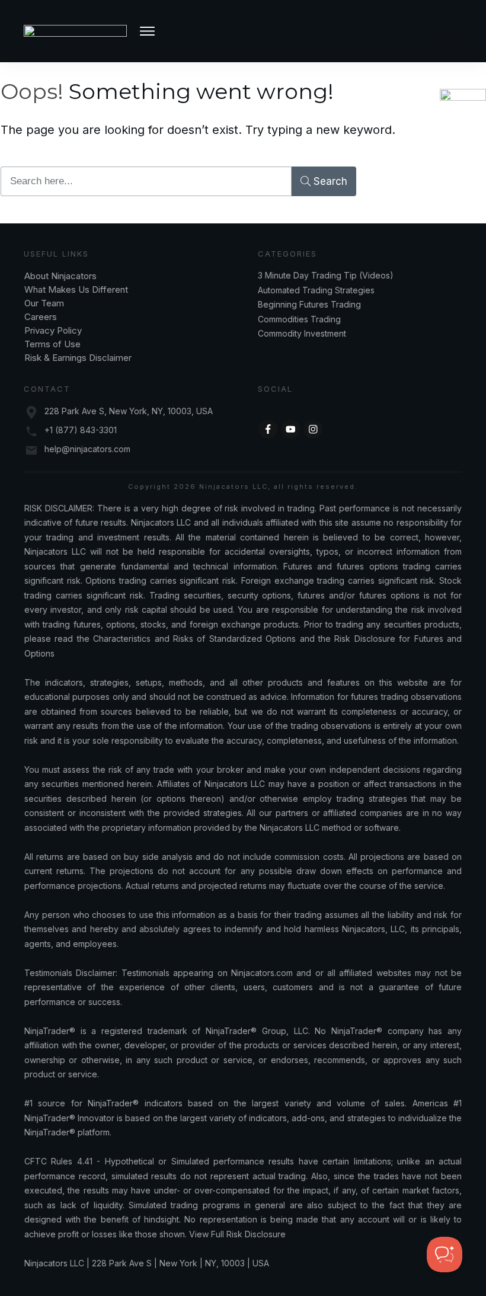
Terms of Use (52, 344)
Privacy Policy (53, 330)
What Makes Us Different (76, 289)
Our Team (45, 303)
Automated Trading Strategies (316, 290)
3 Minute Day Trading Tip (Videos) (326, 275)
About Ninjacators (61, 275)
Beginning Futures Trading (309, 304)
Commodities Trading (299, 319)
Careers (40, 316)
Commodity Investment (302, 333)
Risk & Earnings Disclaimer (78, 357)
